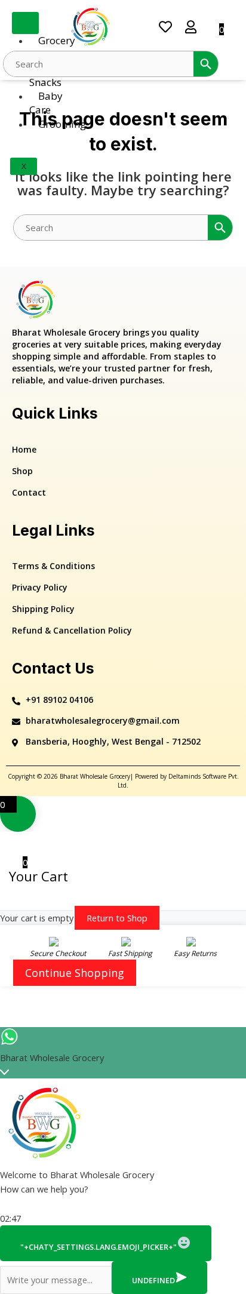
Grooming (62, 124)
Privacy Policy (39, 587)
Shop (22, 471)
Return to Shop (117, 918)
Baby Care (46, 102)
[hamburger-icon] (25, 23)
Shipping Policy (43, 608)
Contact (29, 492)
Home (24, 449)
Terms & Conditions (53, 565)
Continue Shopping (74, 973)
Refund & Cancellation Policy (72, 630)
